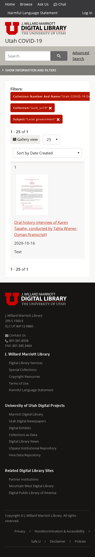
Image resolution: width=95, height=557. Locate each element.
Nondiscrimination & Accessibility (60, 531)
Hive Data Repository (25, 455)
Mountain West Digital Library (31, 486)
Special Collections (22, 369)
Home (10, 4)
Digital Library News (24, 441)
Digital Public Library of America (32, 492)
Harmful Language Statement (33, 12)
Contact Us (17, 335)
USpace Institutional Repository (32, 448)
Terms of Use (18, 383)
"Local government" (35, 119)
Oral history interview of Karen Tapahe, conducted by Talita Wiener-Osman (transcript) (46, 228)
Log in (87, 12)
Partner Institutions (24, 479)
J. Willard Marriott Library (24, 315)
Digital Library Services (26, 363)
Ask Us (43, 4)
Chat (61, 4)
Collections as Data (23, 434)
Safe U (36, 541)
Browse (26, 4)
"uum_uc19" (31, 108)
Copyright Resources (24, 376)
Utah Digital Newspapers (27, 421)
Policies (80, 541)
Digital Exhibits (20, 428)
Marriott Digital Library (26, 414)
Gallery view (27, 139)
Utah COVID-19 (23, 40)
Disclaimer (57, 541)
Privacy (19, 531)
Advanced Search (80, 55)
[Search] (58, 56)
